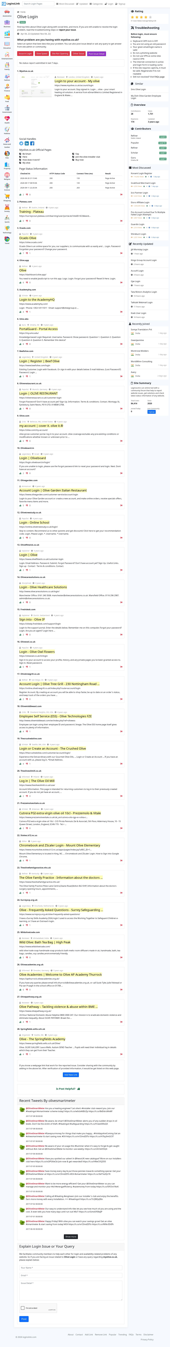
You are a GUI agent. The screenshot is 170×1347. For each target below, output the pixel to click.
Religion (7, 179)
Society (7, 211)
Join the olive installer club (87, 156)
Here (24, 156)
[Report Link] (121, 194)
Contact (79, 1334)
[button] (78, 1089)
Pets (7, 158)
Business (7, 27)
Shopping (7, 201)
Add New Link (70, 1074)
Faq (77, 153)
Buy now (79, 159)
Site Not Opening (60, 53)
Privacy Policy (147, 1339)
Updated (83, 3)
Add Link (89, 1334)
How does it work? (31, 159)
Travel (7, 243)
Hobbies (7, 133)
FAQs (131, 1334)
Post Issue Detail (96, 53)
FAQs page (159, 76)
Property (7, 168)
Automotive (7, 16)
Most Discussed (66, 3)
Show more (70, 1236)
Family (7, 69)
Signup (122, 3)
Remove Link (101, 1334)
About (71, 1334)
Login (110, 3)
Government (7, 112)
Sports (7, 222)
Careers (7, 37)
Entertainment (7, 59)
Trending (122, 1334)
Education (7, 48)
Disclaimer (148, 1334)
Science (7, 190)
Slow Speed (41, 53)
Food (7, 101)
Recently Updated (143, 244)
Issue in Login (25, 53)
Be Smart (26, 153)
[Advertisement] (70, 116)
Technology (7, 233)
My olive (26, 162)
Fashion (7, 80)
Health (7, 123)
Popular (112, 1334)
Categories (98, 3)
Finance (7, 91)
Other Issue (78, 53)
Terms (139, 1334)
